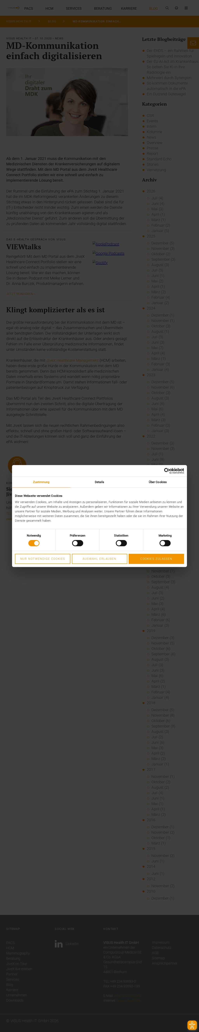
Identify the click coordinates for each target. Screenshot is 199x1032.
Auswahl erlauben (99, 559)
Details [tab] (99, 482)
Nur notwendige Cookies (42, 559)
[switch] (77, 543)
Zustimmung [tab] (41, 482)
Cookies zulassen (156, 559)
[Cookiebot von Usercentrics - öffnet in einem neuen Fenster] (167, 471)
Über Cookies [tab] (158, 482)
